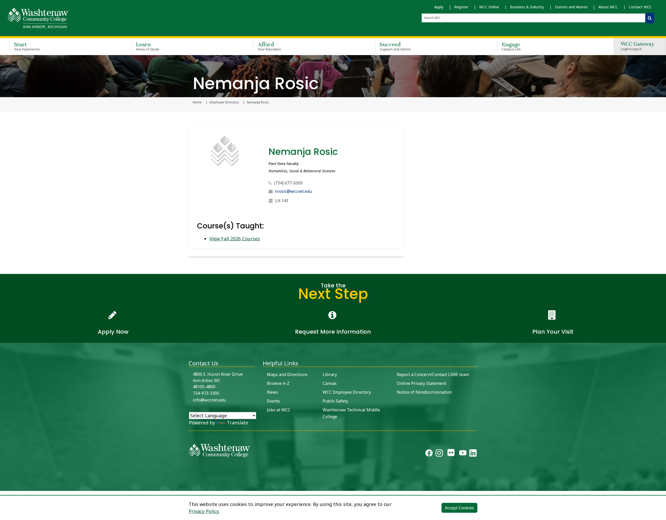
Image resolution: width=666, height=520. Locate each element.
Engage (511, 46)
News (272, 392)
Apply (438, 6)
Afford (269, 46)
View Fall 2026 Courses (234, 238)
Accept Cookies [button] (459, 508)
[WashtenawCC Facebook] (429, 454)
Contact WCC (640, 6)
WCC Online (489, 6)
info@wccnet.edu (209, 400)
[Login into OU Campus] (3, 486)
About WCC (608, 6)
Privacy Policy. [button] (204, 511)
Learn (147, 46)
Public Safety (335, 401)
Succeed (395, 46)
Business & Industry (527, 6)
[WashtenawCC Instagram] (439, 454)
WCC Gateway (637, 46)
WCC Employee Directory (347, 392)
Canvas (330, 383)
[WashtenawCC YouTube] (462, 454)
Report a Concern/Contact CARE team (433, 374)
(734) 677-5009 (288, 183)
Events (273, 401)
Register (461, 6)
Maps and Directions (287, 374)
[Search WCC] (649, 18)
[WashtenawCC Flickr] (451, 454)
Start (27, 46)
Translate (237, 422)
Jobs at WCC (278, 410)
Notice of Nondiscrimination (424, 392)
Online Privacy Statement (421, 383)
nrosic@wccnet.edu (293, 191)
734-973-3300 (206, 393)
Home (197, 102)
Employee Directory (224, 102)
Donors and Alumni (571, 6)
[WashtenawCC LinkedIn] (473, 454)
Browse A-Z (278, 383)
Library (330, 374)
